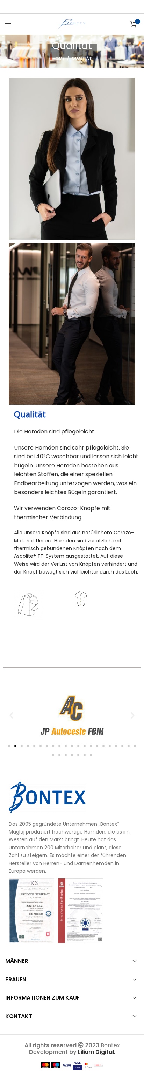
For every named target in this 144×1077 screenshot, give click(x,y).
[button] (11, 715)
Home (58, 58)
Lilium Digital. (96, 1052)
